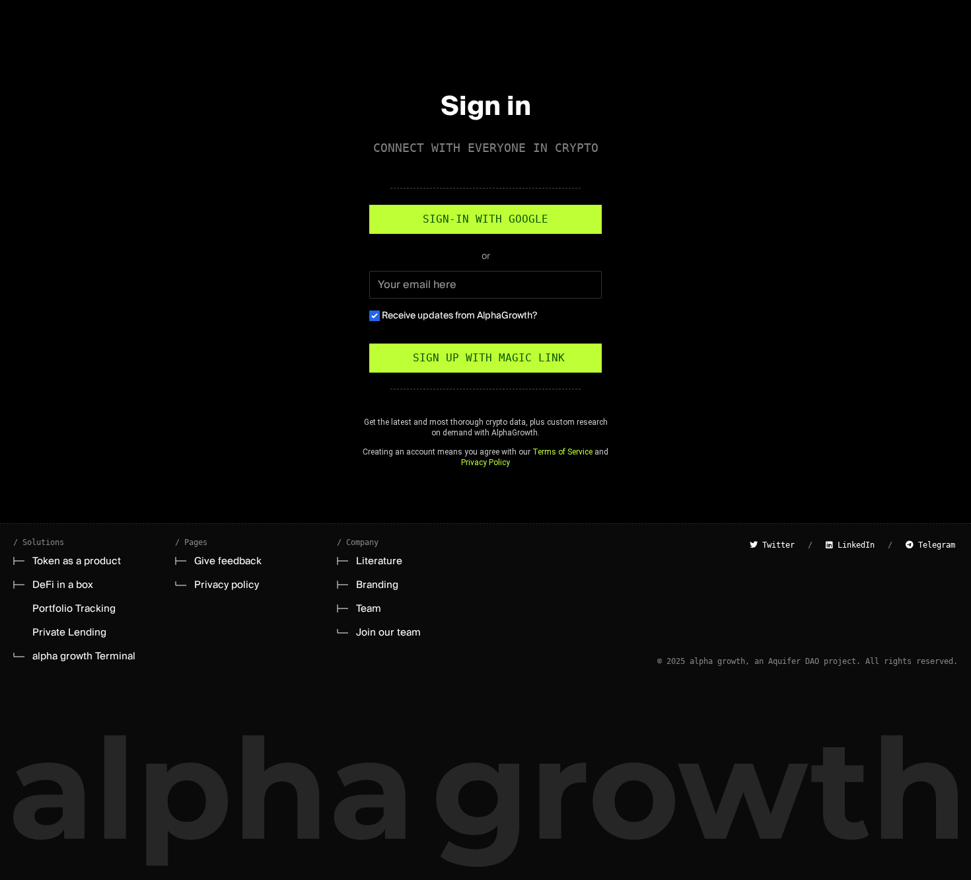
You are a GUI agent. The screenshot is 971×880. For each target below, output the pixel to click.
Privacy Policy (485, 462)
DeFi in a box (62, 584)
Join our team (388, 632)
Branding (377, 584)
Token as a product (76, 560)
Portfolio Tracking (74, 608)
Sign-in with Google (485, 219)
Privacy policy (226, 584)
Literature (379, 560)
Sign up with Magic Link (485, 357)
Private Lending (69, 632)
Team (368, 608)
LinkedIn (854, 545)
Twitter (776, 545)
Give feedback (228, 560)
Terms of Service (562, 452)
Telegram (934, 545)
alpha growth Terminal (83, 656)
